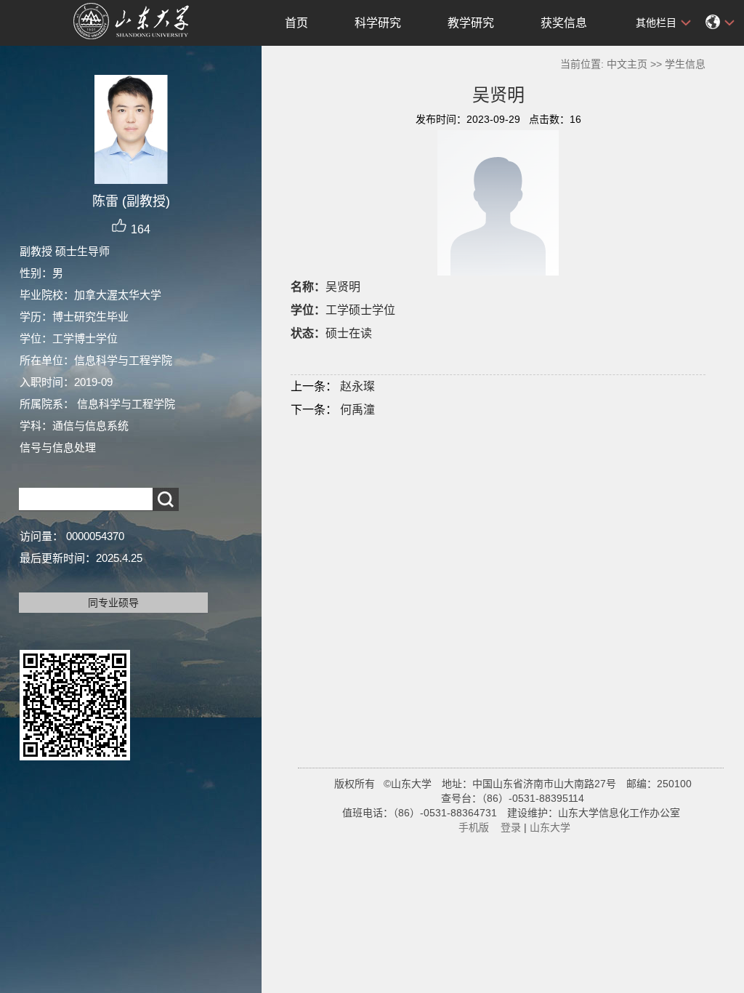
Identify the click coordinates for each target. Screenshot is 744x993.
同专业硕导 (113, 602)
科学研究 (378, 23)
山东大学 (550, 827)
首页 (296, 23)
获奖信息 (564, 23)
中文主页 (627, 64)
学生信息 (685, 64)
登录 (511, 827)
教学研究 (471, 23)
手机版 (473, 827)
